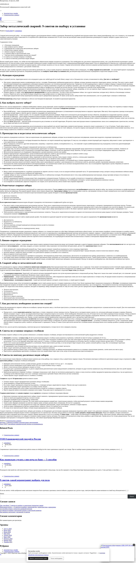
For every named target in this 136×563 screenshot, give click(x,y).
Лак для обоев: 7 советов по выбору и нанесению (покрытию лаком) (21, 505)
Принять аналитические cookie (38, 558)
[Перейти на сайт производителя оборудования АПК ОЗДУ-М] (117, 553)
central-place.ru (4, 4)
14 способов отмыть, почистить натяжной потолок (16, 509)
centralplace (18, 31)
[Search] (0, 20)
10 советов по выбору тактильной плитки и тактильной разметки (20, 510)
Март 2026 (7, 537)
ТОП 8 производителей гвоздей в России (20, 439)
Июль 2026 (7, 530)
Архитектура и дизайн (11, 13)
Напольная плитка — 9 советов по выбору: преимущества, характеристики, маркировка (28, 507)
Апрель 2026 (8, 535)
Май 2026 (7, 533)
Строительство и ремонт (11, 15)
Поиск (2, 493)
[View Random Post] (0, 18)
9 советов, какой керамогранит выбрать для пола (25, 480)
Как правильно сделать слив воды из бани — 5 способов (28, 459)
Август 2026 (8, 529)
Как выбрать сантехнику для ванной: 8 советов (15, 512)
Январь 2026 (8, 540)
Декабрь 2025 (8, 542)
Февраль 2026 (8, 538)
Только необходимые (56, 558)
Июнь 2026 (7, 532)
